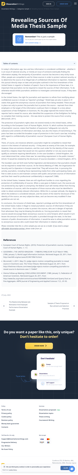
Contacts (4, 427)
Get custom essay (32, 43)
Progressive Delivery (9, 442)
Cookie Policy (13, 470)
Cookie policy (6, 417)
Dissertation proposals (49, 410)
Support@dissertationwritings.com (14, 439)
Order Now (64, 4)
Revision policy (7, 420)
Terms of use (6, 410)
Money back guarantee (10, 424)
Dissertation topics (46, 413)
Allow (66, 468)
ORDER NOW (39, 346)
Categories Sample (23, 9)
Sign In (48, 4)
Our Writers (5, 446)
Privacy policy (6, 413)
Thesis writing (44, 417)
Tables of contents (10, 63)
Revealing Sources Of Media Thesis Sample (45, 9)
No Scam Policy (7, 449)
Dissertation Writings (8, 9)
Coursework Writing (46, 420)
